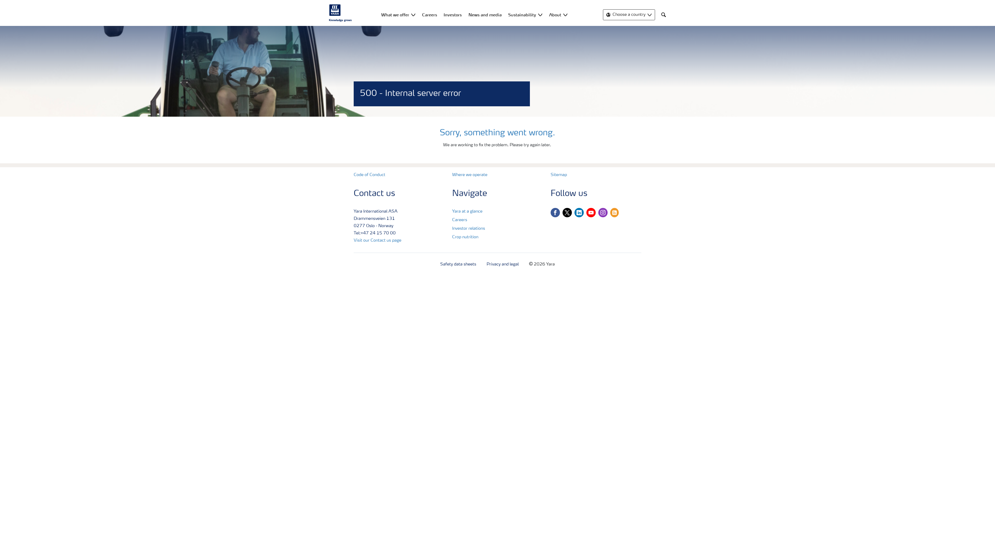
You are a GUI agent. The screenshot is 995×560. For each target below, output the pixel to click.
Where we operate (469, 175)
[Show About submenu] (565, 14)
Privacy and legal (503, 264)
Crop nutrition (465, 237)
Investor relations (468, 229)
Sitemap (559, 175)
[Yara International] (340, 13)
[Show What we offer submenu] (413, 14)
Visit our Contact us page (377, 241)
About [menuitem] (555, 14)
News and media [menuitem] (485, 14)
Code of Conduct (369, 175)
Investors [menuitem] (453, 14)
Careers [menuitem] (429, 14)
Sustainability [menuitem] (522, 14)
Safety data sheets (458, 264)
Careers (459, 220)
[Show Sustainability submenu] (540, 14)
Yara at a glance (467, 211)
